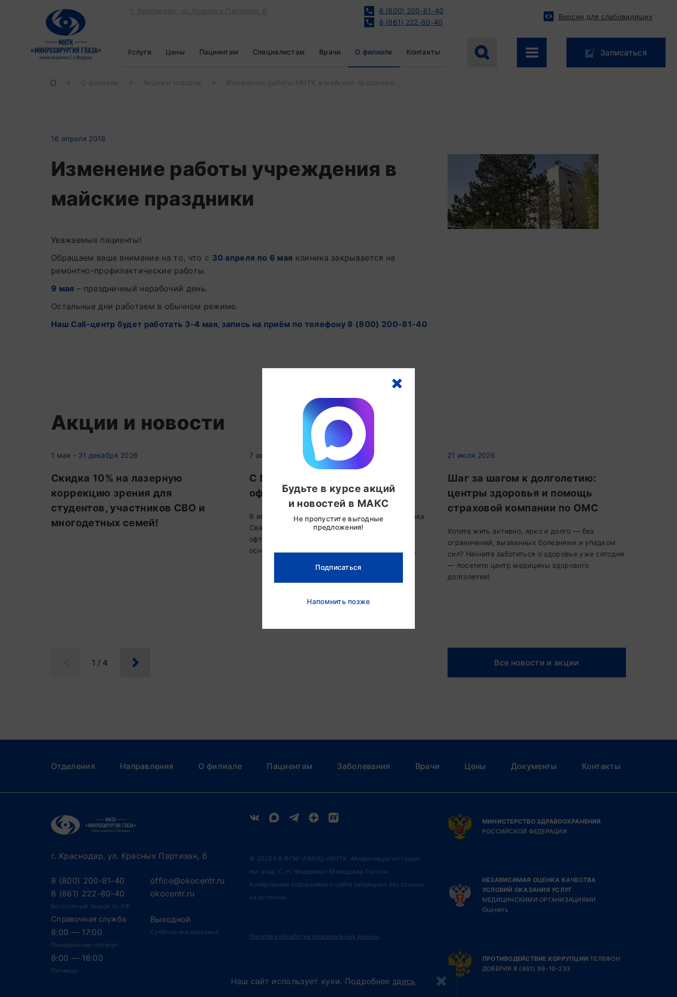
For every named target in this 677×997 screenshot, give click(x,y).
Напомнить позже (338, 601)
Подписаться (338, 567)
